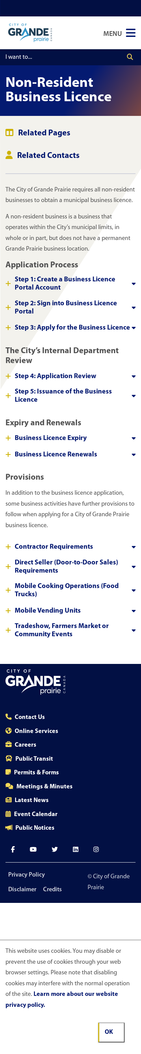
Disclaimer (22, 890)
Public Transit (34, 759)
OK (109, 1032)
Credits (52, 890)
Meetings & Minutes (44, 787)
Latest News (32, 801)
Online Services (36, 732)
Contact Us (30, 718)
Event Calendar (35, 815)
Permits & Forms (36, 773)
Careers (25, 745)
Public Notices (34, 828)
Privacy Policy (26, 875)
